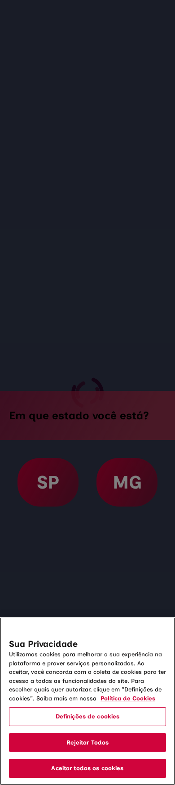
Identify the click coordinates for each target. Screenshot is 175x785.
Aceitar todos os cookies (87, 768)
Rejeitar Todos (87, 742)
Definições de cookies (88, 716)
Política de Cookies (128, 698)
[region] (87, 701)
